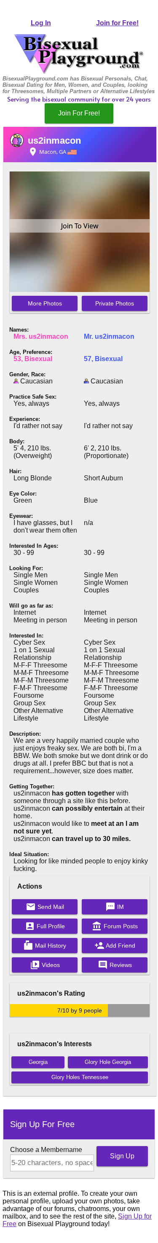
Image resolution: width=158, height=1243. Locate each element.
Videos (45, 965)
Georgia (38, 1062)
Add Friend (114, 945)
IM (114, 907)
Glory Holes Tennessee (79, 1077)
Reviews (115, 965)
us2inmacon (54, 140)
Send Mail (45, 907)
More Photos (45, 303)
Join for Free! (117, 23)
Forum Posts (115, 926)
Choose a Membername (46, 1149)
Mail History (44, 945)
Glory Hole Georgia (108, 1062)
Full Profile (45, 926)
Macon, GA (47, 151)
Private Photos (114, 303)
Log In (41, 23)
